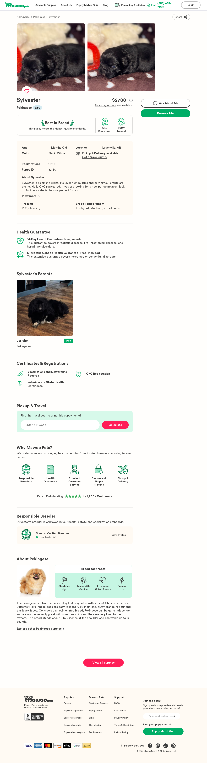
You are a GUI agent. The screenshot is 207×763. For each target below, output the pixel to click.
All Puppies (23, 17)
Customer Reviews (99, 703)
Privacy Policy (121, 718)
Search (67, 703)
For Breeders (96, 732)
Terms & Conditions (124, 725)
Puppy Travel (95, 710)
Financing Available (133, 5)
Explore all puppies (73, 710)
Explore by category (74, 732)
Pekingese (39, 17)
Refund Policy (121, 732)
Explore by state (72, 725)
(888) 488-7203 (161, 5)
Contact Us (120, 710)
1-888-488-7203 (134, 745)
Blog (91, 718)
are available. (114, 105)
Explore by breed (73, 718)
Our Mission (95, 725)
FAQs (117, 703)
